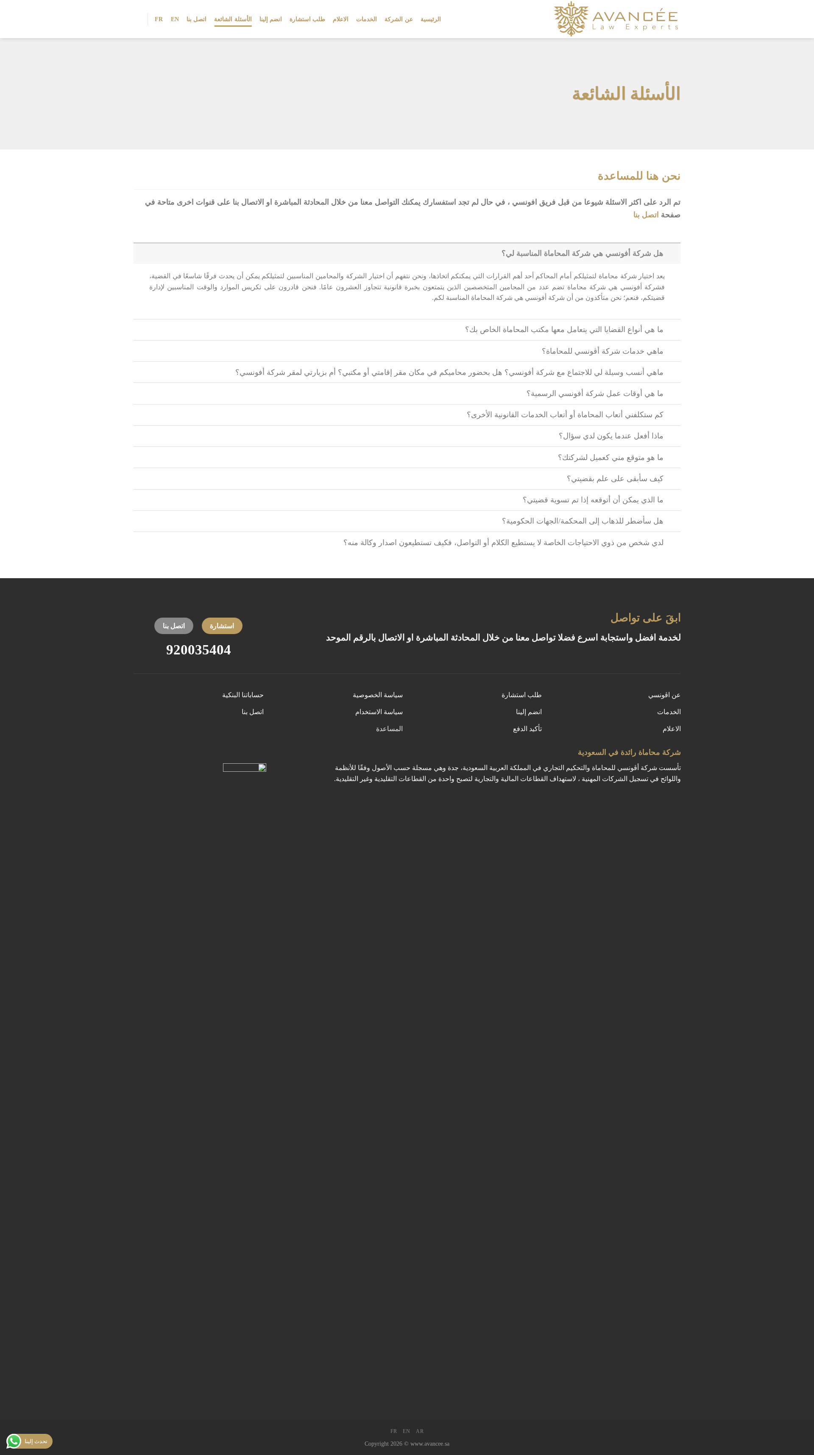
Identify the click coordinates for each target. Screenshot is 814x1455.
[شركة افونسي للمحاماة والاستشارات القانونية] (609, 19)
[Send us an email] (260, 754)
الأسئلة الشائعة (232, 19)
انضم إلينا (270, 19)
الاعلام (340, 19)
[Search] (137, 19)
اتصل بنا (196, 19)
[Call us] (245, 754)
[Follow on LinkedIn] (228, 754)
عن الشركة (399, 19)
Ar (420, 1431)
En (175, 19)
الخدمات (366, 19)
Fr (159, 19)
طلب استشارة (307, 19)
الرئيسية (431, 19)
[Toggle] (672, 253)
